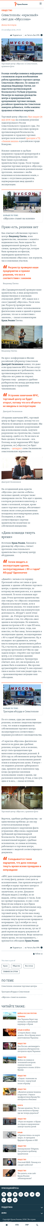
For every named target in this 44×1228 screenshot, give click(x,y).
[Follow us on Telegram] (32, 1194)
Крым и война (24, 1030)
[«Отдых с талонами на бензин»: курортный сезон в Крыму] (9, 1078)
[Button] (16, 35)
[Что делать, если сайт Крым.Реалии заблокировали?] (9, 1173)
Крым (20, 1133)
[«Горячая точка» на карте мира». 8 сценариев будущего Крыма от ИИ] (9, 1135)
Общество (6, 11)
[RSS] (3, 1200)
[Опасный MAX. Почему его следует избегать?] (9, 1162)
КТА (17, 1225)
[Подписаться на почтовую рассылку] (15, 1200)
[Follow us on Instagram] (20, 1194)
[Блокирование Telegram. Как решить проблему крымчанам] (9, 1148)
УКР (27, 1225)
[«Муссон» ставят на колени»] (22, 202)
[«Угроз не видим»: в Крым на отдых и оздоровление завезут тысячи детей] (9, 1121)
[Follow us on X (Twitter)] (9, 1194)
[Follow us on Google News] (26, 1194)
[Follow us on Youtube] (15, 1194)
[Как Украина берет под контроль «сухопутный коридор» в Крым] (9, 1015)
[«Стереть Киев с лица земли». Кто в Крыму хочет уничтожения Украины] (9, 1032)
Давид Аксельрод (8, 25)
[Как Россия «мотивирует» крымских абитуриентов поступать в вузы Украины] (9, 1046)
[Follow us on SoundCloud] (37, 1194)
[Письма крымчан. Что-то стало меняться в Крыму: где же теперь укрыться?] (9, 1107)
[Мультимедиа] (7, 1225)
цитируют (17, 449)
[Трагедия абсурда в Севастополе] (22, 695)
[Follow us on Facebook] (3, 1194)
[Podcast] (9, 1200)
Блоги (20, 1105)
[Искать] (37, 1225)
